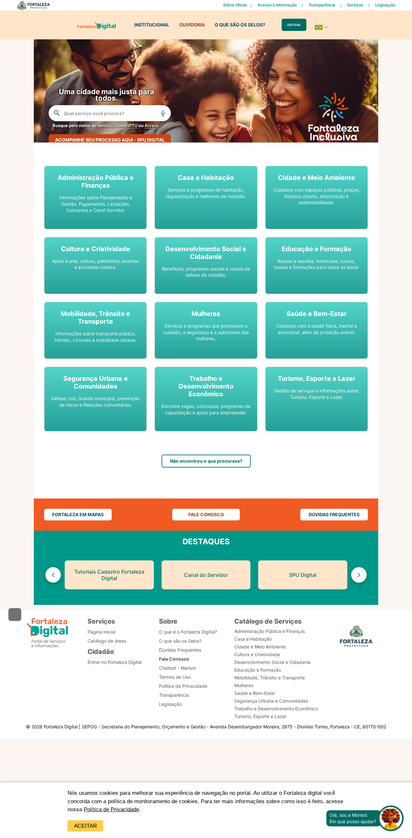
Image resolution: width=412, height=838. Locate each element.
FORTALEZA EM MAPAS (78, 514)
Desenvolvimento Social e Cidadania (272, 662)
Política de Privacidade (111, 809)
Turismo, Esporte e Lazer (260, 716)
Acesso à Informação (277, 5)
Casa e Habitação (253, 639)
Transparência (322, 5)
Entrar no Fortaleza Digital (115, 662)
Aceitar (85, 826)
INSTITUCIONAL (151, 24)
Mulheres (243, 685)
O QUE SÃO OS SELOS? (240, 24)
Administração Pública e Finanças (269, 631)
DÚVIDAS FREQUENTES (334, 514)
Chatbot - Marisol (177, 668)
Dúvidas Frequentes (180, 650)
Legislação (385, 5)
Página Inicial (101, 632)
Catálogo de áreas (107, 641)
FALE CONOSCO (206, 514)
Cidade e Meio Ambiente (260, 646)
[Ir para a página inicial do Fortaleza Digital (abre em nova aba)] (47, 633)
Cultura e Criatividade (257, 654)
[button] (95, 197)
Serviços (355, 5)
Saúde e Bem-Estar (254, 693)
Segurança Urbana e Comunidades (271, 701)
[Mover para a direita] (359, 575)
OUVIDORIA (192, 24)
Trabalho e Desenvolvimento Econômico (276, 708)
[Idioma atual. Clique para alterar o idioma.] (321, 27)
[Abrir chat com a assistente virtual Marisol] (391, 818)
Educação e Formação (257, 670)
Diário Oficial (235, 5)
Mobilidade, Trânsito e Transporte (269, 677)
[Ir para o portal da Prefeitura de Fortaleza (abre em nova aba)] (356, 637)
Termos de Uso (175, 677)
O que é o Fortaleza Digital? (188, 632)
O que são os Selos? (180, 641)
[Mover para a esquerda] (53, 575)
